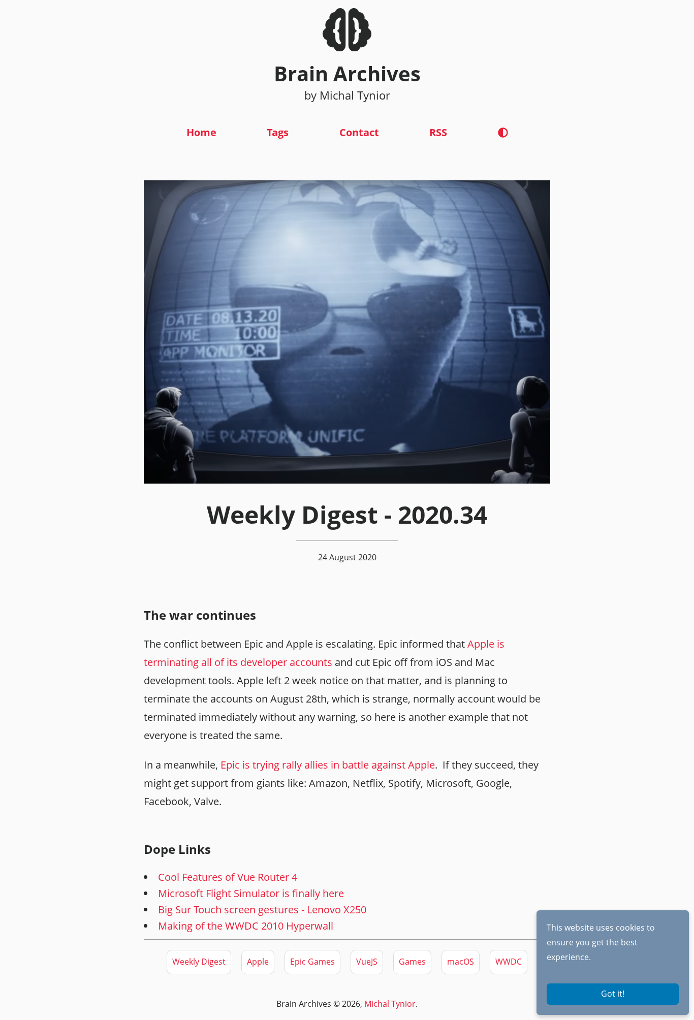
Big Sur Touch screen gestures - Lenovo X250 (262, 909)
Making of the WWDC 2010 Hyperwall (245, 926)
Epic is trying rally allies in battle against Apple (327, 765)
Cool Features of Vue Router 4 (227, 877)
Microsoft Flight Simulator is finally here (251, 893)
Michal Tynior (390, 1003)
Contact (359, 132)
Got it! (612, 993)
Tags (278, 132)
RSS (438, 132)
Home (201, 132)
